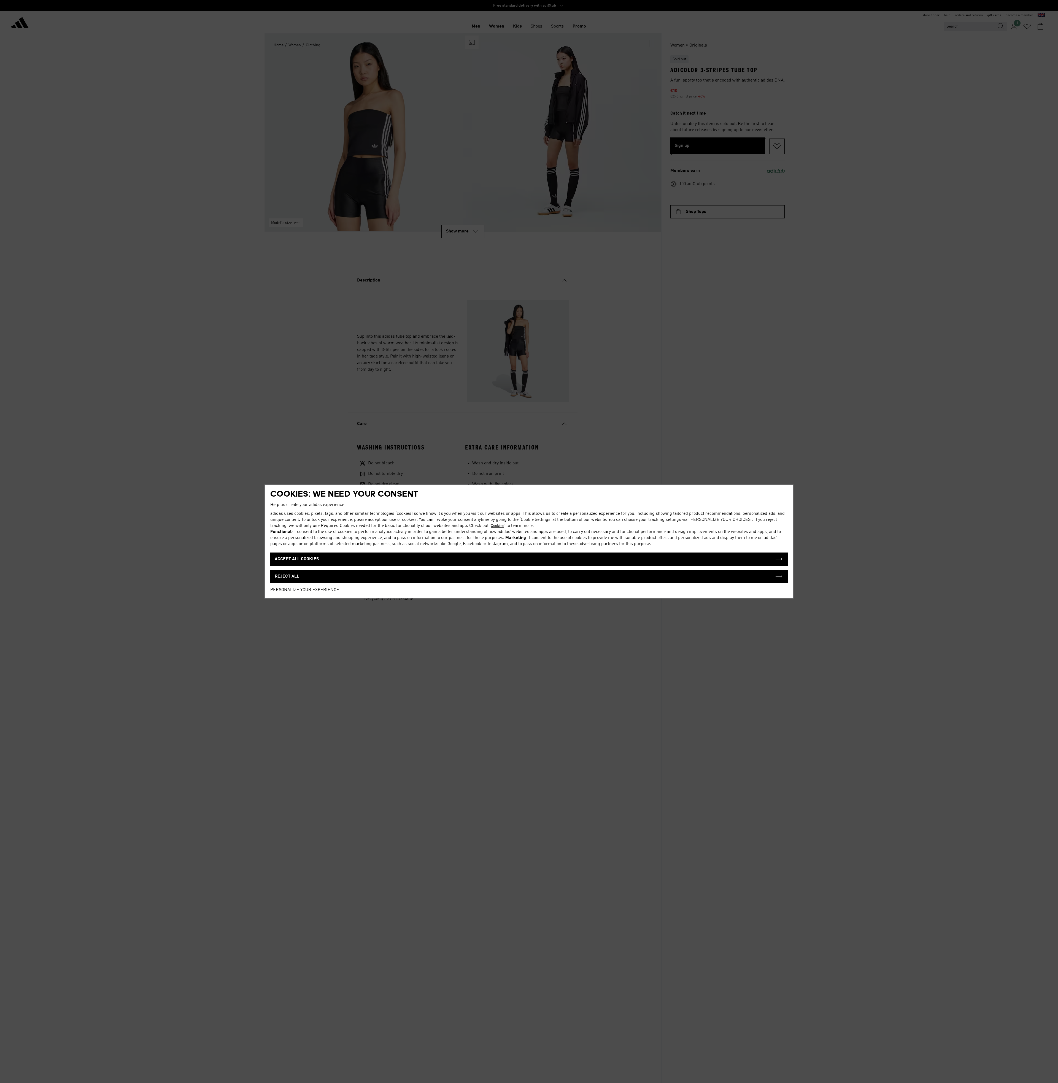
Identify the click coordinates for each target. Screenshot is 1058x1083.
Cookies (497, 526)
